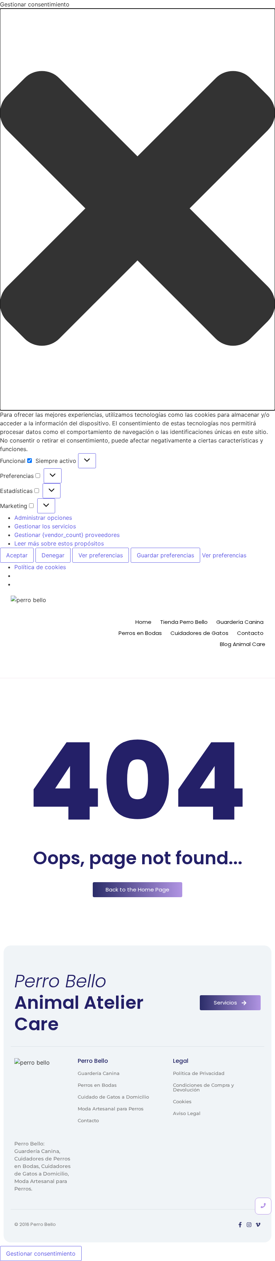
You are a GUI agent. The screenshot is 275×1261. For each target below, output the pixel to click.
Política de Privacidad (199, 1073)
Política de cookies (40, 567)
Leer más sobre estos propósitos (59, 543)
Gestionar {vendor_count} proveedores (67, 534)
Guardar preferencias (165, 555)
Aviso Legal (187, 1113)
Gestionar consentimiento (41, 1253)
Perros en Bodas (140, 633)
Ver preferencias (100, 555)
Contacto (250, 633)
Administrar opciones (43, 517)
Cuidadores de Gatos (199, 633)
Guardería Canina (240, 622)
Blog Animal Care (242, 644)
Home (143, 622)
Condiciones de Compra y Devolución (203, 1087)
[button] (137, 209)
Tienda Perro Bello (184, 622)
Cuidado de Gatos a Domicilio (113, 1097)
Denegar (53, 555)
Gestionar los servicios (45, 526)
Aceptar (17, 555)
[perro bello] (49, 634)
